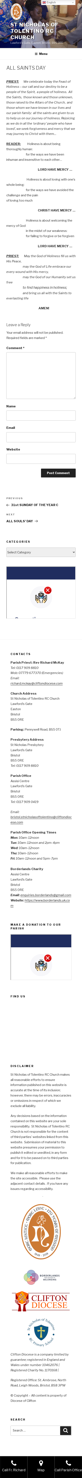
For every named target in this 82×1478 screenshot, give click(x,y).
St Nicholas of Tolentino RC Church (35, 31)
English (51, 2)
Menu (43, 54)
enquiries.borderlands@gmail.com (45, 895)
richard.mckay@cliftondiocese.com (37, 683)
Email (10, 428)
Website (13, 449)
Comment (15, 348)
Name (11, 406)
